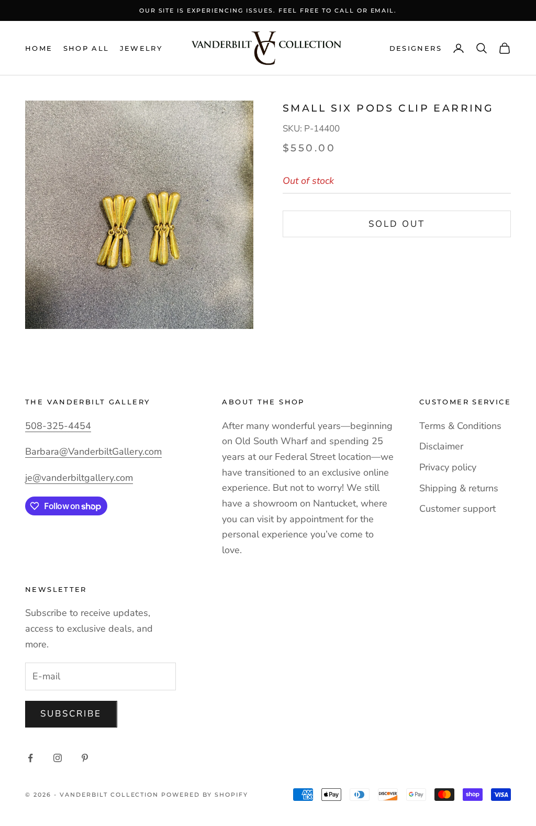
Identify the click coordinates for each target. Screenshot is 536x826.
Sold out (396, 224)
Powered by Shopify (204, 794)
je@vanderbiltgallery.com (79, 477)
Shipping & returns (458, 488)
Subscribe (71, 714)
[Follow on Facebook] (30, 758)
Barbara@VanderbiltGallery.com (93, 451)
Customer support (457, 508)
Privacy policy (447, 467)
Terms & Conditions (460, 426)
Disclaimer (441, 446)
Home (39, 48)
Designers (415, 48)
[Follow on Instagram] (57, 758)
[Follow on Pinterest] (85, 758)
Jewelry (141, 48)
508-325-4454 (58, 426)
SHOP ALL (86, 48)
